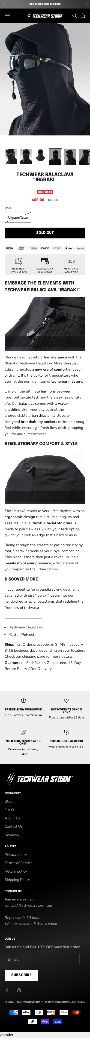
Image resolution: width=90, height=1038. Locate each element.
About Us (13, 818)
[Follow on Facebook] (7, 990)
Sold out (45, 233)
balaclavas (46, 601)
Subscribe (21, 975)
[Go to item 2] (25, 156)
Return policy (16, 871)
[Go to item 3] (40, 154)
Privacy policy (16, 854)
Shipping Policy (17, 879)
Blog (8, 801)
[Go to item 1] (11, 156)
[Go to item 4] (55, 156)
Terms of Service (19, 862)
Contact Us (14, 826)
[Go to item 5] (70, 156)
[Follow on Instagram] (19, 990)
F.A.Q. (10, 809)
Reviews (12, 835)
